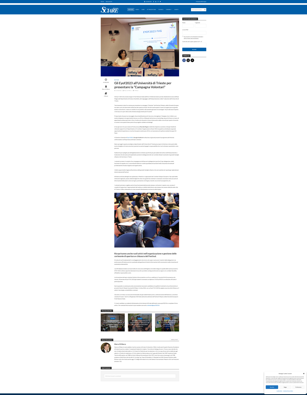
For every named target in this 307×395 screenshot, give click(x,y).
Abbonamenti (109, 1)
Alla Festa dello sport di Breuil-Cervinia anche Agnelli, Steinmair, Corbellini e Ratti (112, 322)
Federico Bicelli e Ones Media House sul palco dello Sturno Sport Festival (167, 322)
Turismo (168, 9)
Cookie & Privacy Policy (288, 390)
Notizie (130, 9)
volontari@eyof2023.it (153, 305)
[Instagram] (192, 60)
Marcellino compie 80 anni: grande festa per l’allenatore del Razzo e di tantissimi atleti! (139, 322)
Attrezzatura (151, 9)
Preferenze (298, 387)
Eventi (176, 9)
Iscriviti (194, 49)
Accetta (272, 387)
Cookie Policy (279, 390)
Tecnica (160, 9)
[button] (304, 373)
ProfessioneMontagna (201, 1)
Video (137, 9)
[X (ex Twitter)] (188, 60)
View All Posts (174, 339)
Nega (285, 387)
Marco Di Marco (106, 89)
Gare (143, 9)
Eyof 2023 (130, 137)
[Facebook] (184, 60)
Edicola (102, 1)
